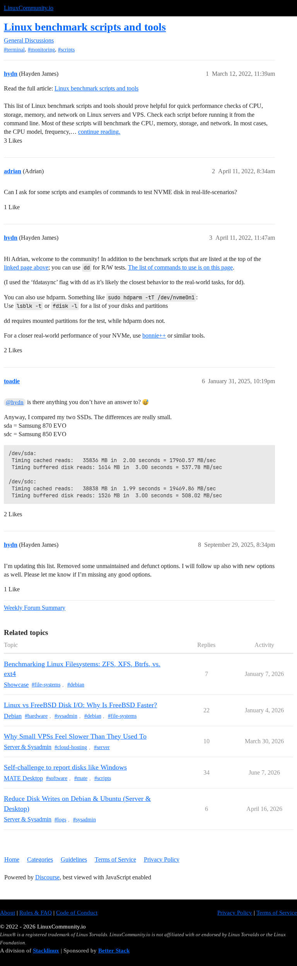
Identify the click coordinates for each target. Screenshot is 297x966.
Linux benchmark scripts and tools (85, 27)
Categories (40, 859)
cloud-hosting (72, 747)
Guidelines (74, 859)
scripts (68, 50)
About (7, 913)
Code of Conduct (76, 913)
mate (82, 778)
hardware (37, 716)
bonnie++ (154, 335)
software (58, 778)
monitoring (43, 50)
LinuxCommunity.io (28, 8)
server (103, 747)
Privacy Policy (161, 859)
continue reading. (99, 131)
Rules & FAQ (35, 913)
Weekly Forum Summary (34, 607)
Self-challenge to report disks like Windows (65, 767)
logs (61, 820)
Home (11, 859)
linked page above (26, 267)
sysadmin (67, 716)
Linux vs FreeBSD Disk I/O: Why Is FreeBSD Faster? (80, 705)
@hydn (15, 402)
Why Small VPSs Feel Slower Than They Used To (75, 736)
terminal (16, 50)
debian (77, 685)
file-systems (47, 685)
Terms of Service (115, 859)
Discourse (47, 877)
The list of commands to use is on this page (180, 267)
